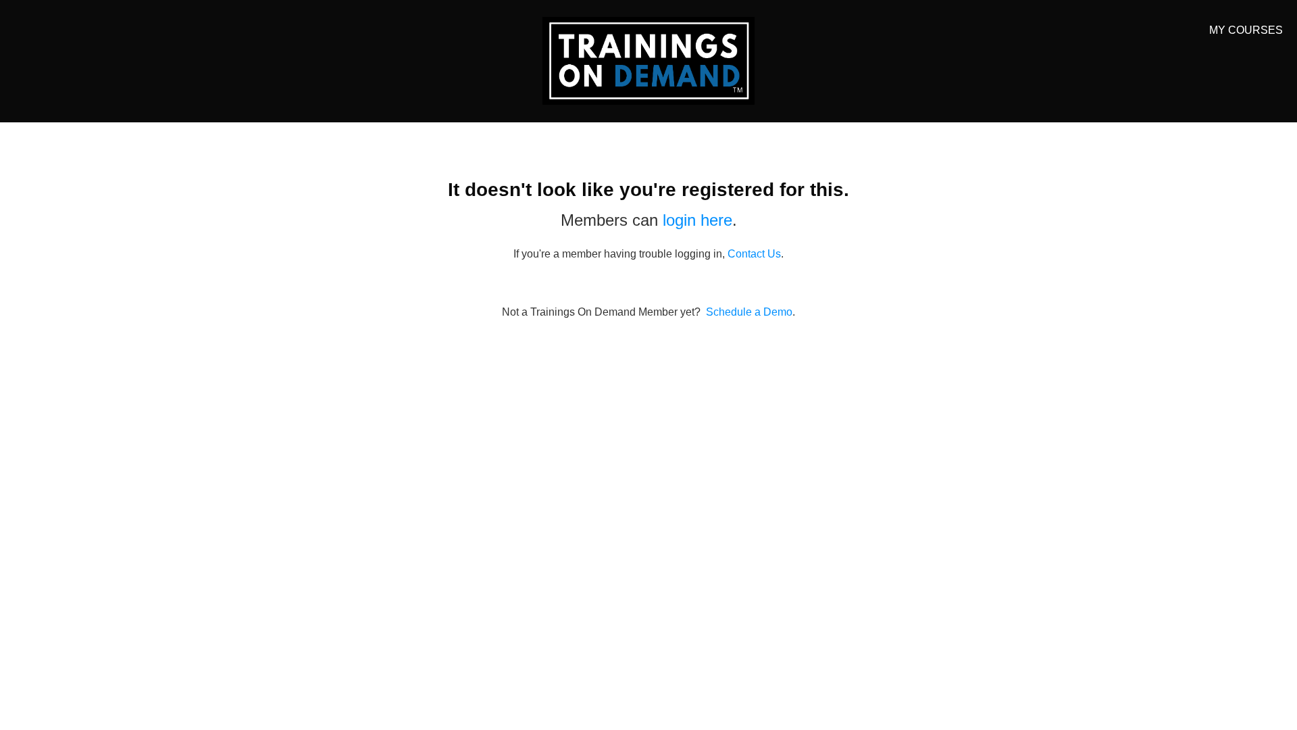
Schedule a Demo (749, 312)
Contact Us (754, 254)
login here (697, 220)
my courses (1246, 30)
